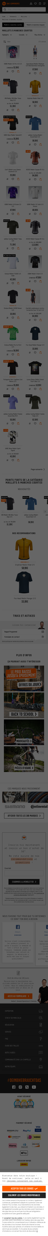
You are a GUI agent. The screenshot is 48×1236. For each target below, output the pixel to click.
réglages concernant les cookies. (25, 1181)
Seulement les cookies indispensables (24, 1195)
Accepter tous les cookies (22, 1188)
